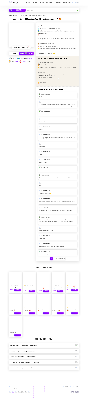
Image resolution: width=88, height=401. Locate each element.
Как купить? (49, 2)
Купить (17, 289)
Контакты (58, 2)
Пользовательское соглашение (53, 391)
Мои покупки (67, 2)
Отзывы (41, 2)
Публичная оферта (50, 388)
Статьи (28, 2)
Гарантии (34, 2)
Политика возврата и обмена (52, 386)
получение (29, 58)
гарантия (16, 61)
